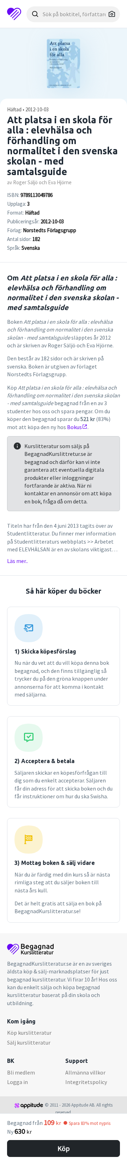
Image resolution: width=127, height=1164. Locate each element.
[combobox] (73, 14)
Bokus (74, 427)
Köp (64, 1148)
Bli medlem (21, 1072)
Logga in (17, 1081)
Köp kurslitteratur (29, 1032)
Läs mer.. (17, 560)
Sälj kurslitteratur (28, 1042)
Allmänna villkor (85, 1072)
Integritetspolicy (86, 1081)
